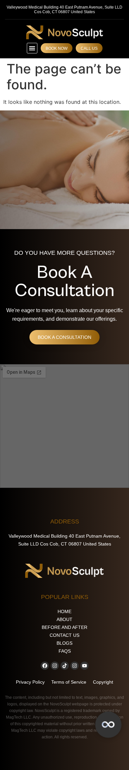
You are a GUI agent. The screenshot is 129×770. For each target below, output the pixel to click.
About (64, 619)
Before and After (64, 627)
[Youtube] (84, 666)
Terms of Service (68, 682)
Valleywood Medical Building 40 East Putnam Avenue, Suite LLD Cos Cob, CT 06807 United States (64, 9)
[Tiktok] (65, 666)
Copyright (103, 682)
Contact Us (64, 635)
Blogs (64, 643)
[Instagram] (55, 666)
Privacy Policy (30, 682)
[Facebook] (45, 666)
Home (64, 611)
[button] (32, 48)
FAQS (65, 651)
